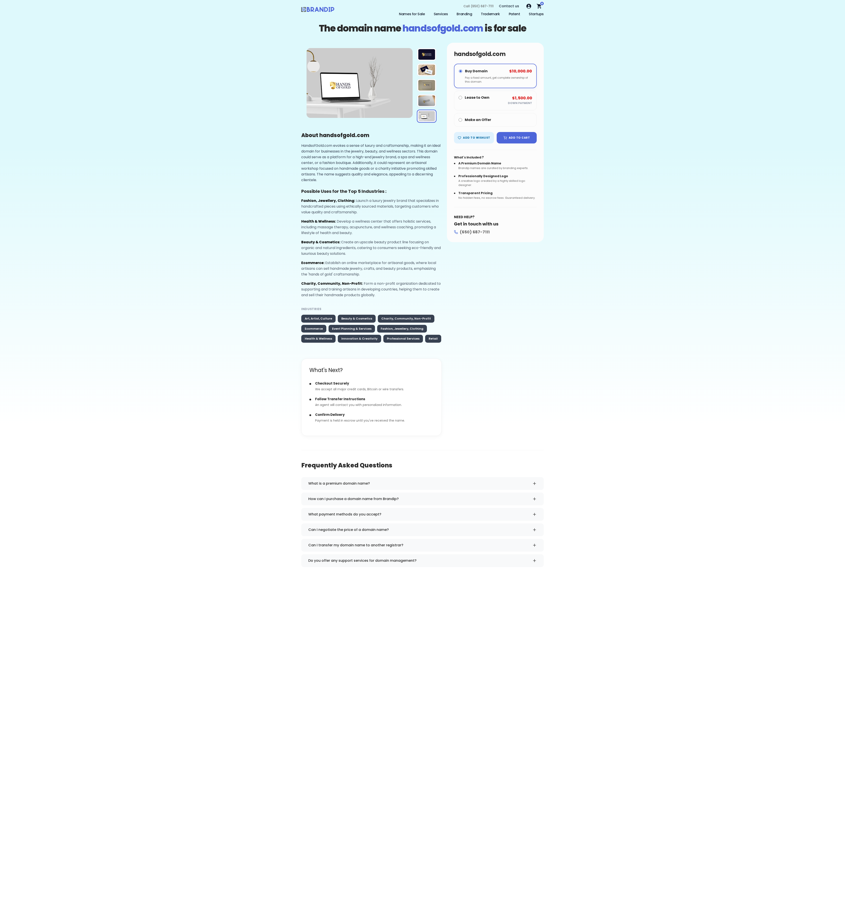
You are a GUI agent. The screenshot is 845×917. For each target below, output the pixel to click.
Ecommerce (314, 329)
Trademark (490, 14)
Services (441, 14)
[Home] (317, 10)
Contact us (509, 6)
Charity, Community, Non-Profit (406, 318)
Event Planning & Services (351, 329)
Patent (514, 14)
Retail (433, 339)
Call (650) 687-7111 (478, 6)
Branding (464, 14)
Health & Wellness (318, 339)
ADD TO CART (519, 138)
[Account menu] (528, 6)
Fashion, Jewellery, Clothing (402, 329)
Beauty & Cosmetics (356, 318)
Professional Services (403, 339)
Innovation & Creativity (359, 339)
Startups (536, 14)
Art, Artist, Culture (318, 318)
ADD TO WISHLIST (476, 138)
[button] (426, 54)
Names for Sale (412, 14)
